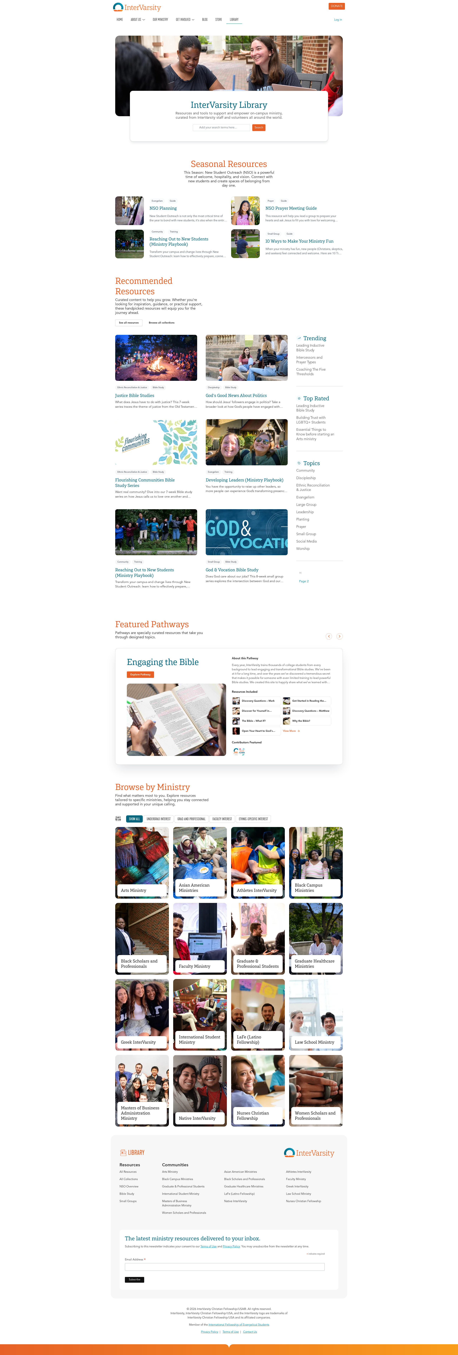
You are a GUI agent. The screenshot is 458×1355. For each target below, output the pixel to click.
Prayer (271, 201)
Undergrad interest (158, 819)
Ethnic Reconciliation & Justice (132, 388)
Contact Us (250, 1332)
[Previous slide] (329, 636)
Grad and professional (191, 819)
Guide (173, 201)
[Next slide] (339, 636)
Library (234, 19)
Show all (134, 819)
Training (174, 232)
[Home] (138, 7)
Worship (303, 549)
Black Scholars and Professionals (139, 963)
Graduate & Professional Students (258, 963)
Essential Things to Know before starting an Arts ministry (315, 434)
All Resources (128, 1172)
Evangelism (157, 201)
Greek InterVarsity (138, 1042)
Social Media (306, 541)
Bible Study (158, 388)
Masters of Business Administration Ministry (140, 1113)
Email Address (135, 1260)
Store (218, 19)
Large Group (306, 505)
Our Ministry (160, 19)
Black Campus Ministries (308, 888)
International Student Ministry (199, 1039)
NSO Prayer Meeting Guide (291, 208)
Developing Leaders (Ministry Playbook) (244, 480)
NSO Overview (129, 1186)
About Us (136, 19)
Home (120, 19)
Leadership (305, 512)
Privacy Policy (231, 1246)
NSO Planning (163, 208)
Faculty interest (222, 819)
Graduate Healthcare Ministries (315, 963)
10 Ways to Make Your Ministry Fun (299, 241)
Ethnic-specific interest (253, 819)
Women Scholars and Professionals (315, 1115)
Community (157, 232)
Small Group (273, 234)
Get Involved (183, 19)
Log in (338, 19)
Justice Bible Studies (134, 395)
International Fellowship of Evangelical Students (239, 1324)
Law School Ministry (314, 1042)
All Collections (129, 1179)
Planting (302, 519)
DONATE (337, 6)
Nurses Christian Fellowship (253, 1115)
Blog (205, 19)
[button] (128, 322)
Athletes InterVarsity (257, 890)
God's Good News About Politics (236, 395)
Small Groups (128, 1201)
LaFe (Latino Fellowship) (249, 1039)
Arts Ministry (133, 890)
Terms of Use (208, 1246)
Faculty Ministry (194, 966)
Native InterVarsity (197, 1118)
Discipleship (214, 388)
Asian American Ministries (194, 888)
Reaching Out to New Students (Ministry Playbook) (179, 241)
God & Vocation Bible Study (232, 569)
